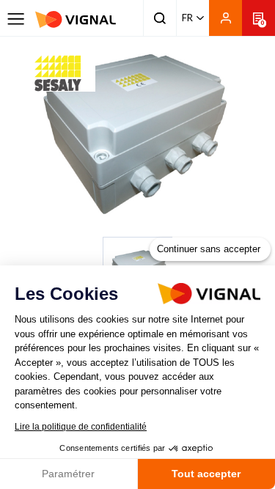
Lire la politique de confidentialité (81, 427)
